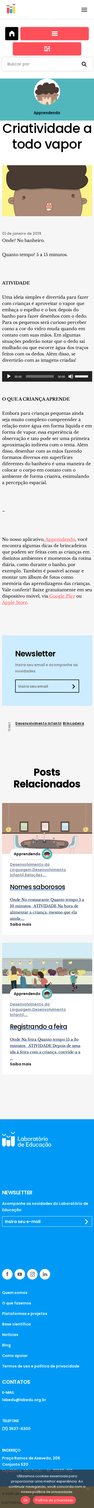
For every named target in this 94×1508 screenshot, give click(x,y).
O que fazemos (16, 1303)
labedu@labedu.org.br (24, 1399)
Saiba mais (20, 924)
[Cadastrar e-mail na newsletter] (86, 1221)
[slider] (82, 376)
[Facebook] (7, 1274)
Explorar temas (47, 48)
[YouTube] (20, 1274)
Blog (6, 1345)
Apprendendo (59, 539)
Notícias (10, 1334)
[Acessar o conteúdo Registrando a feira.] (47, 968)
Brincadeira (73, 723)
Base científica (16, 1324)
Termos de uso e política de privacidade (40, 1366)
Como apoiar (15, 1355)
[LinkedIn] (45, 1274)
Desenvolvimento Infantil (38, 723)
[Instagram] (32, 1274)
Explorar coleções (54, 33)
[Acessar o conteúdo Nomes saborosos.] (47, 828)
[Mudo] (70, 376)
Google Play (61, 596)
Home (11, 33)
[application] (47, 376)
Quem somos (14, 1292)
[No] (87, 1488)
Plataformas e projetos (24, 1313)
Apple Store (14, 602)
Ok (25, 1500)
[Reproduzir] (8, 376)
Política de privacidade (54, 1500)
